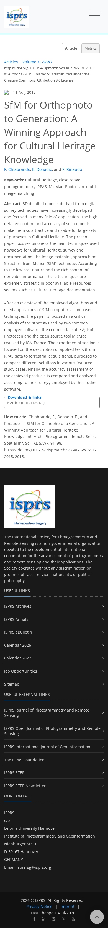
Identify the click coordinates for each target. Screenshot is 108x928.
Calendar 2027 (17, 658)
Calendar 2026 (17, 645)
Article (71, 48)
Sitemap (11, 684)
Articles (11, 62)
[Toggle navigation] (94, 13)
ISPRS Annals (16, 619)
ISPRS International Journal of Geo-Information (47, 746)
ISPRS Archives (17, 606)
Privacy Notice (39, 906)
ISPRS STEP (14, 772)
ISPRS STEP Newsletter (25, 785)
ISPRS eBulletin (18, 632)
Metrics (90, 48)
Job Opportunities (20, 671)
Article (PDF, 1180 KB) (27, 402)
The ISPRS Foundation (24, 759)
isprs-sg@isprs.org (34, 867)
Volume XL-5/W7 (37, 62)
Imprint (67, 906)
